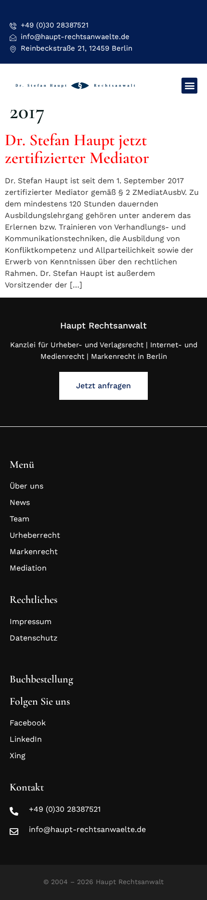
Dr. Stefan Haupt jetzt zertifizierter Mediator (77, 149)
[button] (189, 86)
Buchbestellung (41, 679)
